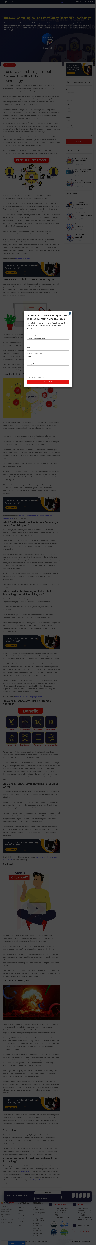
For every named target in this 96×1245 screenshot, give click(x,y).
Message (30, 364)
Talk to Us (48, 382)
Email (29, 347)
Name (29, 329)
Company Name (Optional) (36, 338)
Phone (29, 356)
